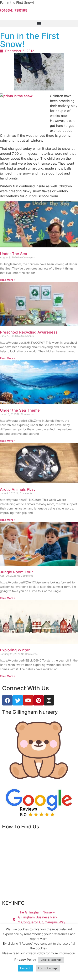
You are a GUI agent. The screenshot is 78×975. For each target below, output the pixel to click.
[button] (39, 23)
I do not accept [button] (48, 968)
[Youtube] (28, 700)
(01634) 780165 (13, 10)
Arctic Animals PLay (18, 489)
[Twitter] (17, 700)
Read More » (7, 279)
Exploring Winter (15, 650)
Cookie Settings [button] (51, 959)
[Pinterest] (38, 700)
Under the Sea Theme (20, 410)
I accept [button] (25, 968)
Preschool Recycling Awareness (29, 332)
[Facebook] (7, 700)
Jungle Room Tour (16, 572)
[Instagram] (49, 700)
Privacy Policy (25, 960)
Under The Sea (13, 254)
